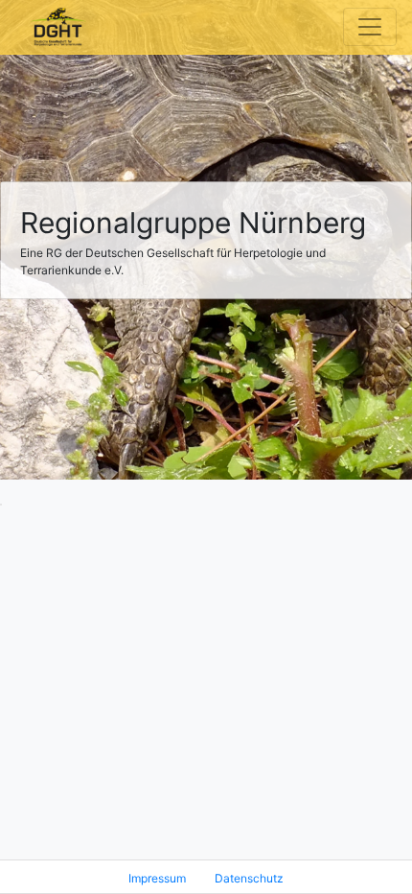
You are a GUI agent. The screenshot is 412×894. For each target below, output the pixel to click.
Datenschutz (249, 878)
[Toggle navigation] (370, 27)
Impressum (157, 878)
